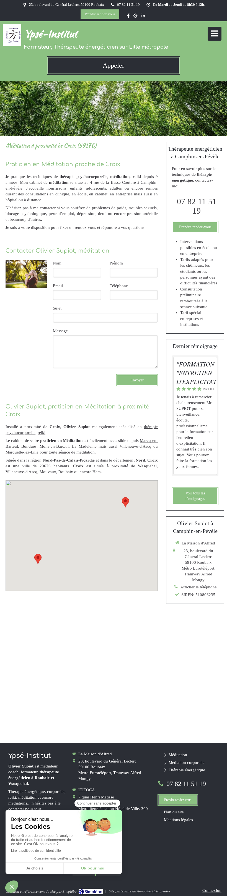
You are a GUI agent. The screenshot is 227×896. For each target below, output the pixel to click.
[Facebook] (128, 17)
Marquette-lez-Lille (22, 452)
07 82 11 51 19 (196, 206)
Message (60, 331)
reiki (41, 432)
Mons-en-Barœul (54, 446)
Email (58, 286)
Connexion (211, 890)
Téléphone (119, 286)
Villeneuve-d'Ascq (135, 446)
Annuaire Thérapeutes (153, 891)
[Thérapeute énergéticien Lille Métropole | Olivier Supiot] (13, 35)
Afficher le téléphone (198, 587)
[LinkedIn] (143, 17)
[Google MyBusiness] (135, 17)
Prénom (116, 263)
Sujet (57, 308)
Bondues (29, 446)
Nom (57, 263)
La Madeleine (84, 446)
